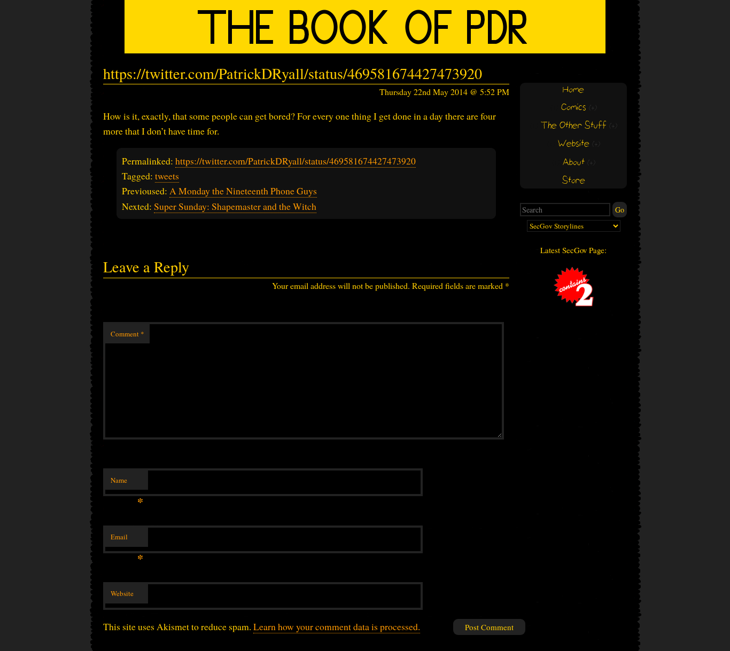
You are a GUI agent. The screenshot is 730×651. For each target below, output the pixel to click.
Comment (127, 334)
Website (122, 593)
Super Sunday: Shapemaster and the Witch (235, 206)
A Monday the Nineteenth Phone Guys (243, 190)
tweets (167, 175)
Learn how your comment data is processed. (336, 626)
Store (573, 181)
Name (127, 482)
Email (127, 539)
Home (573, 90)
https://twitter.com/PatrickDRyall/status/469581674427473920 (295, 160)
